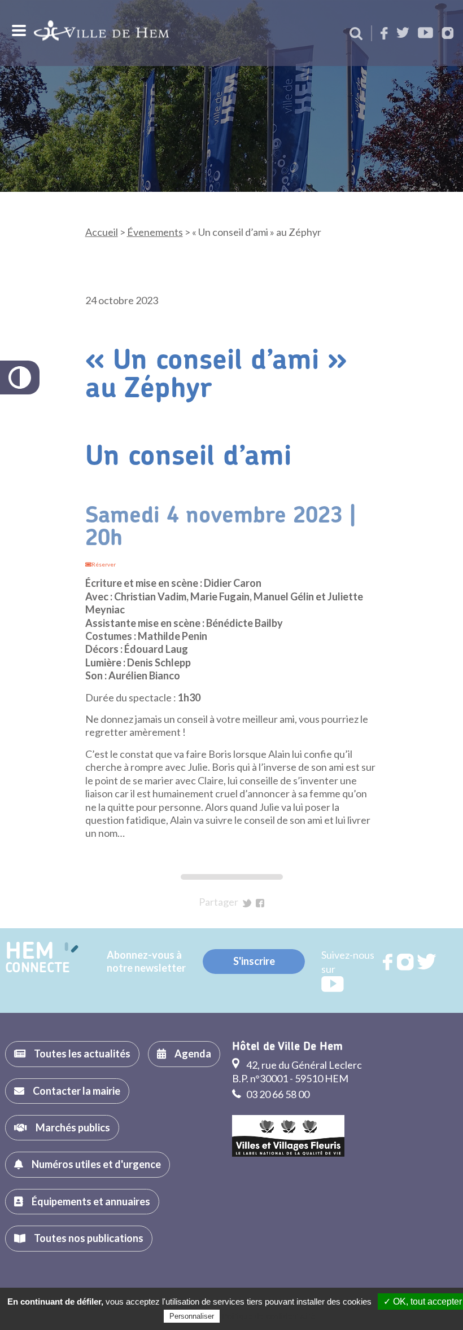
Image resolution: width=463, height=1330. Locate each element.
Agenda (192, 1053)
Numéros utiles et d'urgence (96, 1164)
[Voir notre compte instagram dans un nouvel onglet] (448, 34)
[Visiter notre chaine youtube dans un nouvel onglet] (425, 33)
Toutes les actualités (82, 1053)
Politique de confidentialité (268, 1315)
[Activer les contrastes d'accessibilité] (20, 377)
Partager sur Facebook (260, 903)
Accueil (101, 232)
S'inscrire (254, 961)
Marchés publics (73, 1127)
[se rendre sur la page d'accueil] (101, 33)
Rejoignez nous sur (388, 962)
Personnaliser (191, 1316)
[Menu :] (17, 30)
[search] (356, 34)
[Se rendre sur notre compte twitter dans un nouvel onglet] (402, 33)
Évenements (155, 232)
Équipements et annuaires (91, 1201)
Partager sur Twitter (247, 903)
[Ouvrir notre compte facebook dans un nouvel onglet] (384, 34)
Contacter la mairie (76, 1091)
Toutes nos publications (88, 1238)
